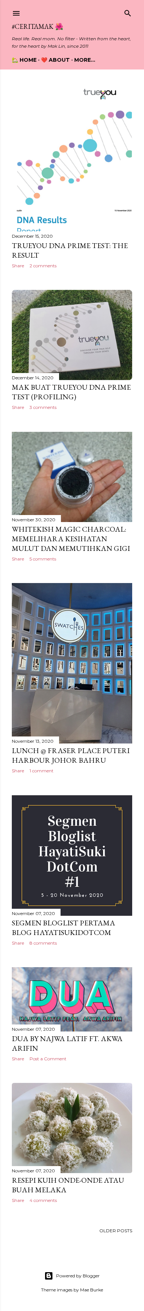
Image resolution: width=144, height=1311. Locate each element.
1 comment (42, 770)
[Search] (127, 11)
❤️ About (55, 60)
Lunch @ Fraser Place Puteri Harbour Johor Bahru (71, 755)
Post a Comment (48, 1058)
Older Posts (115, 1230)
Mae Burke (91, 1290)
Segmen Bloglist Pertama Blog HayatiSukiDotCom (63, 927)
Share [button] (18, 265)
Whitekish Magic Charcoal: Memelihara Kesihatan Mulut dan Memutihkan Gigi (71, 538)
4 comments (43, 1200)
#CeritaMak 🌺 (37, 26)
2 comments (43, 265)
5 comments (43, 559)
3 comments (43, 407)
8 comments (43, 943)
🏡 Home (24, 60)
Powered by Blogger (78, 1275)
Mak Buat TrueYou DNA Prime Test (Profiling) (71, 392)
